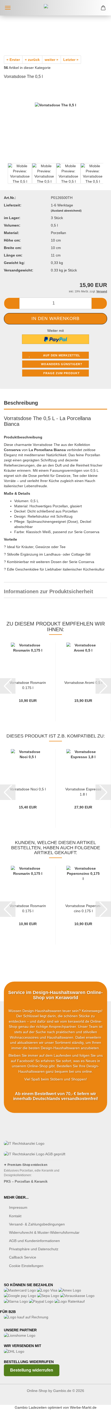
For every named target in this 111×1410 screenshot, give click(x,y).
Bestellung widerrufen (31, 1370)
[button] (11, 303)
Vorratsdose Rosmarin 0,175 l (28, 684)
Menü (7, 7)
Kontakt (15, 1216)
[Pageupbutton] (97, 1402)
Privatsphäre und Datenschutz (33, 1249)
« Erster (13, 60)
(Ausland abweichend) (66, 210)
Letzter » (70, 60)
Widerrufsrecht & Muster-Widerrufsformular (44, 1232)
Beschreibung (21, 403)
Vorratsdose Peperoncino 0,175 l (83, 908)
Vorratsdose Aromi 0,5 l (83, 682)
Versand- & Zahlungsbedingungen (37, 1224)
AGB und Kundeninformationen (34, 1241)
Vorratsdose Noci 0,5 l (28, 789)
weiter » (51, 60)
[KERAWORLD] (55, 7)
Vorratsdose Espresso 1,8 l (83, 791)
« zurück (32, 60)
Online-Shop (37, 1391)
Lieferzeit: (12, 205)
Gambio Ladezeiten (31, 1407)
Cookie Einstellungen (26, 1266)
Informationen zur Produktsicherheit (48, 591)
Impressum (18, 1207)
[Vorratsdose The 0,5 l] (55, 123)
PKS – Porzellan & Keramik (25, 1181)
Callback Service (22, 1257)
